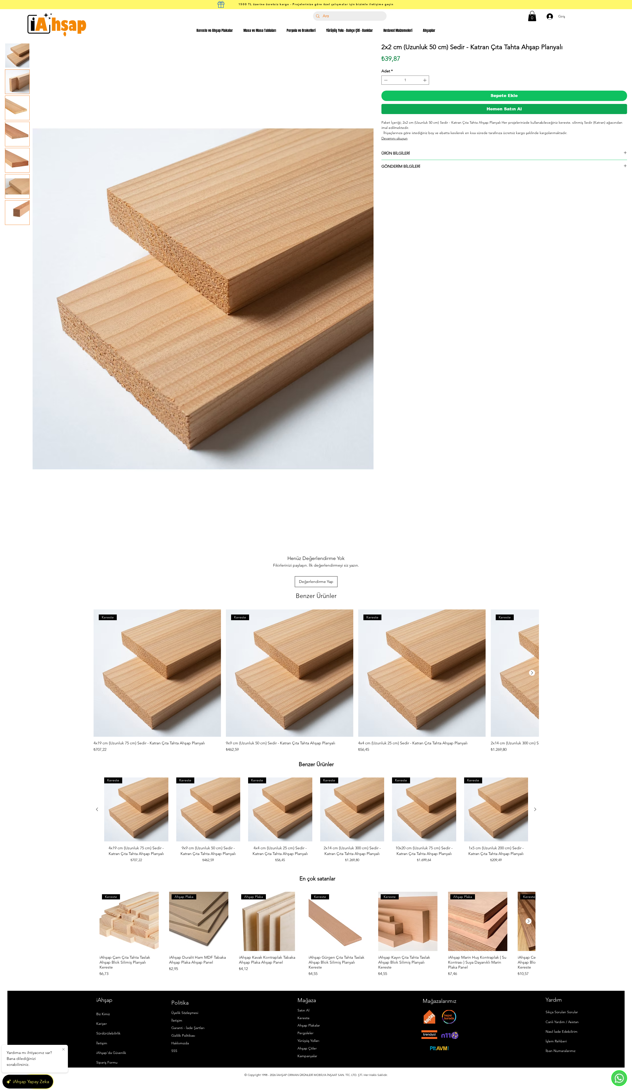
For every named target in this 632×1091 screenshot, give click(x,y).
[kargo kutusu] (221, 4)
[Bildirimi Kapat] (63, 1049)
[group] (316, 681)
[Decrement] (385, 80)
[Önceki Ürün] (97, 809)
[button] (532, 16)
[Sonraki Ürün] (532, 673)
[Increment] (425, 80)
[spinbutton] (405, 80)
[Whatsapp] (619, 1078)
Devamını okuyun (394, 138)
